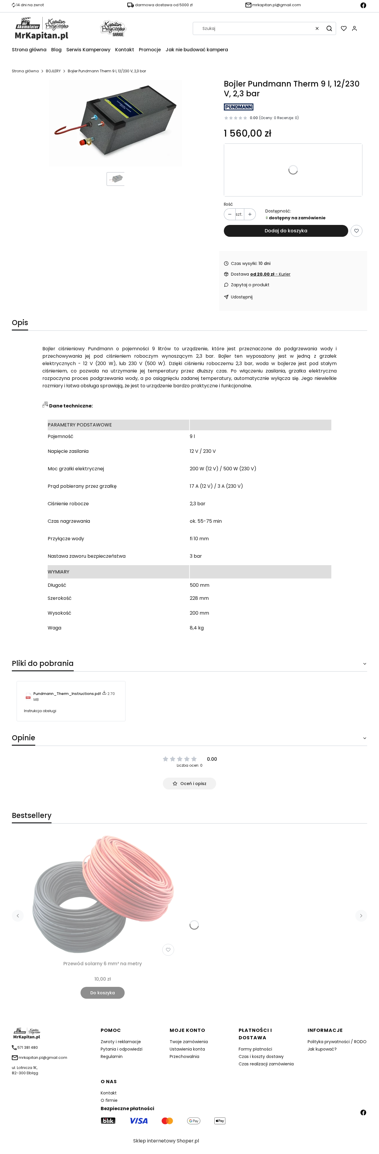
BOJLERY (53, 70)
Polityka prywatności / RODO (337, 1042)
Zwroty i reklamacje (121, 1042)
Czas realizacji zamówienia (266, 1064)
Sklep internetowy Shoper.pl (166, 1140)
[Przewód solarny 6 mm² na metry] (102, 895)
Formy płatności (255, 1049)
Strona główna (25, 70)
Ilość (228, 204)
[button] (329, 28)
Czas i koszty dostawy (261, 1056)
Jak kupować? (322, 1049)
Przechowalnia (184, 1056)
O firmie (109, 1100)
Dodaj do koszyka (286, 230)
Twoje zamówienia (189, 1042)
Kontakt (109, 1093)
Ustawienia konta (187, 1049)
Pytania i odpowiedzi (121, 1049)
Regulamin (112, 1056)
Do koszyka (102, 993)
